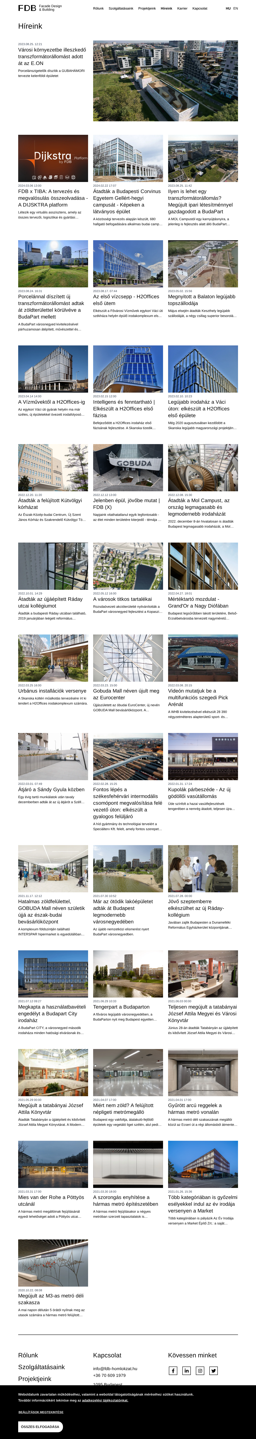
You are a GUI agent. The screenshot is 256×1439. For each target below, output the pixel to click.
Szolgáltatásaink (121, 8)
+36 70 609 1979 (109, 1375)
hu (228, 8)
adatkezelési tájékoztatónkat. (105, 1400)
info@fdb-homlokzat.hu (115, 1368)
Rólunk (98, 8)
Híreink (166, 8)
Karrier (182, 8)
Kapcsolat (199, 8)
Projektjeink (147, 8)
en (235, 8)
